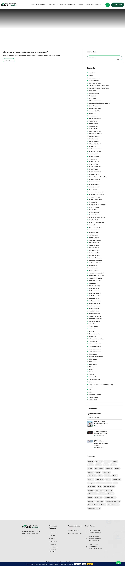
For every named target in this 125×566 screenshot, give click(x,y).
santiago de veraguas (94, 508)
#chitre (106, 465)
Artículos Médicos (94, 80)
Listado (53, 535)
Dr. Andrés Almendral (94, 156)
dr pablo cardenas (94, 139)
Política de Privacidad (52, 551)
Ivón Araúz (92, 331)
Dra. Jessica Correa (94, 285)
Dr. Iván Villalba (93, 189)
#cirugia (113, 465)
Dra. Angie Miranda (94, 270)
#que (99, 486)
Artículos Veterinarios (95, 83)
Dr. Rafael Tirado (93, 220)
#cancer (114, 461)
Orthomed (91, 372)
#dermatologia (99, 468)
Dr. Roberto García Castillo (96, 222)
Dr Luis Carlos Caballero (95, 133)
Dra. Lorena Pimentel (95, 293)
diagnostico (98, 497)
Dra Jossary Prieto (94, 242)
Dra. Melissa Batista (94, 306)
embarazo (91, 501)
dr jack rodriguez (93, 126)
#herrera (107, 475)
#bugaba (107, 461)
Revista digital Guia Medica (113, 501)
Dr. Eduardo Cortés (94, 174)
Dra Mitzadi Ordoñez (94, 255)
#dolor (98, 472)
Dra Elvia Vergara (94, 232)
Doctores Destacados (75, 533)
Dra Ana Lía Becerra (94, 230)
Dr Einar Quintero (93, 121)
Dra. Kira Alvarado (94, 291)
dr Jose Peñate (93, 128)
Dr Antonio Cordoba (94, 111)
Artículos (52, 5)
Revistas (91, 374)
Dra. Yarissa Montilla (94, 321)
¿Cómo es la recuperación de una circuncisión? (25, 52)
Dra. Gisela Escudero (94, 280)
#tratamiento (108, 490)
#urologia (102, 493)
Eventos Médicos (93, 326)
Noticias (91, 366)
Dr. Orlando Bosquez (94, 215)
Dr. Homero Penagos (94, 184)
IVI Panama (92, 328)
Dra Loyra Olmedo (94, 247)
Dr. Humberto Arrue (94, 187)
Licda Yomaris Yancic (95, 346)
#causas (90, 465)
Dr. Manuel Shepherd (94, 207)
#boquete (99, 461)
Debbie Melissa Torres (95, 101)
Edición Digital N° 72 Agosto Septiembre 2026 (101, 422)
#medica (115, 475)
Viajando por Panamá (95, 394)
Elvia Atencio (92, 323)
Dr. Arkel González (94, 161)
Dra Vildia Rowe (93, 268)
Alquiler (91, 75)
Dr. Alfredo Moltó (93, 154)
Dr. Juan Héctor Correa (95, 199)
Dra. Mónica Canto (94, 311)
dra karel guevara (94, 245)
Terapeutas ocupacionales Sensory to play (101, 384)
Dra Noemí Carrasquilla (95, 260)
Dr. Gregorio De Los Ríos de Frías (98, 177)
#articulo (90, 461)
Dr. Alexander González (95, 149)
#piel (115, 483)
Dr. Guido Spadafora (94, 179)
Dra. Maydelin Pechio (94, 303)
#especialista (92, 475)
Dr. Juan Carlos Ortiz (94, 197)
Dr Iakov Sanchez (93, 123)
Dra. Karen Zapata (94, 288)
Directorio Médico (41, 5)
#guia (100, 475)
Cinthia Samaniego (94, 93)
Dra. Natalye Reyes (94, 313)
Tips (90, 389)
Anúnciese (98, 5)
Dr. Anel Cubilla (93, 159)
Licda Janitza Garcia (94, 344)
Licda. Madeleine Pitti (95, 349)
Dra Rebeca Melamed (95, 263)
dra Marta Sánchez (94, 253)
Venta (90, 392)
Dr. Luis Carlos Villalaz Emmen (97, 204)
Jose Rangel (92, 336)
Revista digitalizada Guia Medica (96, 504)
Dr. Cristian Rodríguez (95, 171)
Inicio (32, 5)
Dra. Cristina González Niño (96, 275)
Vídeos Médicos (93, 397)
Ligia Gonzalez (93, 354)
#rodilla (90, 490)
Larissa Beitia (93, 341)
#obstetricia (116, 479)
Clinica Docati (92, 98)
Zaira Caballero (93, 399)
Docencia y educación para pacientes (99, 103)
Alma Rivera (92, 73)
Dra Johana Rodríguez (95, 240)
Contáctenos (89, 5)
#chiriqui (98, 465)
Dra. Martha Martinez (94, 301)
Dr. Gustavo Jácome (94, 182)
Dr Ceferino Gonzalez (95, 118)
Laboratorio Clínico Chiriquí (96, 339)
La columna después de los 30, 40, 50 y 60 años (100, 432)
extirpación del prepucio (66, 35)
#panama (99, 483)
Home (54, 35)
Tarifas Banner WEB (94, 379)
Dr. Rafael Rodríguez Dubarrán (97, 217)
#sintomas (98, 490)
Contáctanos (54, 547)
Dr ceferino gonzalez (110, 497)
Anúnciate (53, 544)
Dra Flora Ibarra (93, 235)
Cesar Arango (92, 90)
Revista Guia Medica (113, 504)
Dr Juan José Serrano (95, 131)
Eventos (80, 5)
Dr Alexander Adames (95, 108)
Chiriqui (90, 497)
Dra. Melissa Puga (94, 308)
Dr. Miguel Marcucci (94, 212)
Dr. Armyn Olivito (93, 164)
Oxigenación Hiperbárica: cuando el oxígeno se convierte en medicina (101, 442)
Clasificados (71, 5)
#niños (108, 479)
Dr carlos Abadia (93, 116)
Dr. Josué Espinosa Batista (96, 194)
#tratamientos (92, 493)
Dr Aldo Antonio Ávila (94, 106)
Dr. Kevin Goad (93, 202)
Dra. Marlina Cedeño (94, 298)
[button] (118, 562)
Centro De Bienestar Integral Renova (99, 85)
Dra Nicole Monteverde (95, 258)
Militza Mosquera (93, 359)
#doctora (90, 472)
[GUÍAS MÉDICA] (9, 4)
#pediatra (108, 483)
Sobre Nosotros (55, 533)
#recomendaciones (109, 486)
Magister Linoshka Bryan (96, 356)
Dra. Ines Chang (93, 283)
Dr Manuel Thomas (94, 136)
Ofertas (91, 369)
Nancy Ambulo (93, 364)
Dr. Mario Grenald (93, 209)
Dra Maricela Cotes (94, 250)
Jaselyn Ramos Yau (94, 334)
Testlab (91, 387)
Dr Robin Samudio (94, 141)
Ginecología (100, 501)
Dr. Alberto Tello (93, 146)
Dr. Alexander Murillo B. (95, 151)
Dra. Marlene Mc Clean (95, 296)
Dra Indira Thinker (94, 237)
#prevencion (91, 486)
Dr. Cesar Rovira (93, 169)
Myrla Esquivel (93, 361)
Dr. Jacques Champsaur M (96, 192)
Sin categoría (92, 377)
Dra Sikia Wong (93, 265)
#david (90, 468)
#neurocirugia (99, 479)
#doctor (117, 468)
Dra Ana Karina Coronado (96, 227)
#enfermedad (106, 472)
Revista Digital (62, 5)
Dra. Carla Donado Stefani (96, 273)
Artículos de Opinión (94, 78)
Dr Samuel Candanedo (95, 144)
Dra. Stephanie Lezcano (95, 318)
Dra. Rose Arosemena (95, 316)
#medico (90, 479)
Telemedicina (92, 382)
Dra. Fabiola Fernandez (95, 278)
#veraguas (110, 493)
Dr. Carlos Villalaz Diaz (95, 166)
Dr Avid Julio (92, 113)
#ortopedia (91, 483)
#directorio (109, 468)
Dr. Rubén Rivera (93, 225)
